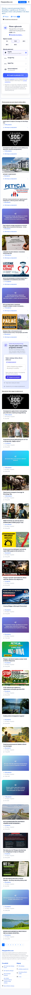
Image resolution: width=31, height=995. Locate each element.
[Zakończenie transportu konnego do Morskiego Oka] (15, 117)
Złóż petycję (22, 2)
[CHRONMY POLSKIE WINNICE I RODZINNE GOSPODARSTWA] (15, 247)
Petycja (6, 16)
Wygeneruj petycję (14, 377)
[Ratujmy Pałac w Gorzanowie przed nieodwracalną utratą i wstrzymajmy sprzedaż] (15, 326)
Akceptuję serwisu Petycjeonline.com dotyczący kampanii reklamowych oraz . (16, 80)
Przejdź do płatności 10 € (16, 75)
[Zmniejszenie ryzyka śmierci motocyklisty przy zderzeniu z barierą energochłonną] (15, 143)
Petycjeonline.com (7, 2)
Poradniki (5, 963)
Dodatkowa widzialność (11, 19)
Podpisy (15, 16)
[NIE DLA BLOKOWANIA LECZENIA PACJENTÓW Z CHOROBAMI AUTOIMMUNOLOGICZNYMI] (15, 273)
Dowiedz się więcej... (16, 35)
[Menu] (28, 2)
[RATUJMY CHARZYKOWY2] (15, 168)
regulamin (12, 79)
